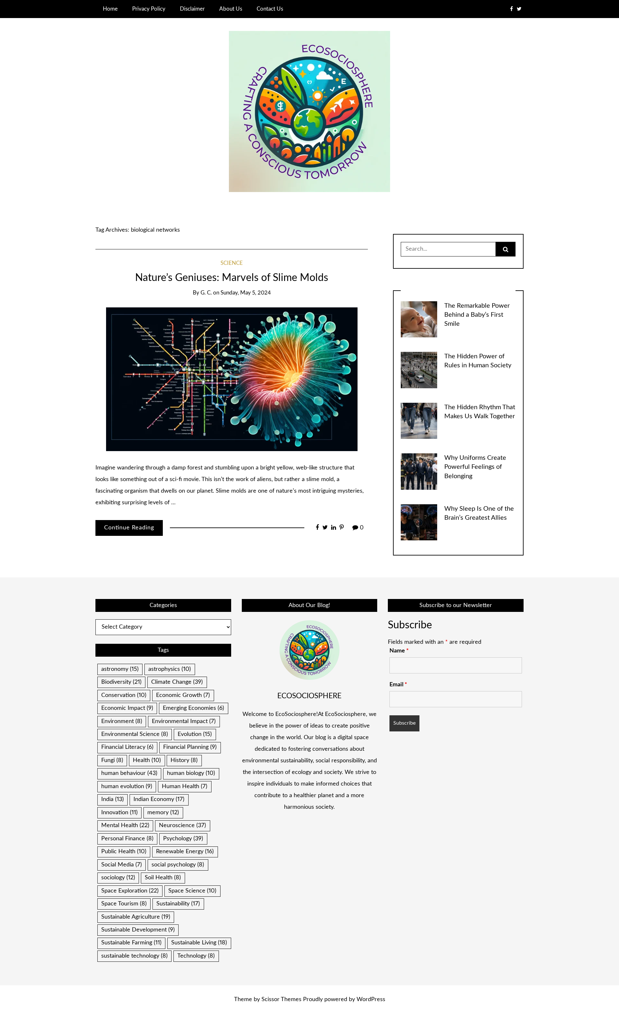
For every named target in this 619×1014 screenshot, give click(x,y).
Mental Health (125, 825)
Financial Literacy (127, 747)
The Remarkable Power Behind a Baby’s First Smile (477, 315)
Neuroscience (182, 825)
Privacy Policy (148, 9)
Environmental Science (134, 734)
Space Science (192, 891)
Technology (196, 956)
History (184, 760)
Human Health (184, 786)
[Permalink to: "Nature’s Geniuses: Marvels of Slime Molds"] (232, 379)
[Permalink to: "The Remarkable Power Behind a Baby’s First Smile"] (419, 319)
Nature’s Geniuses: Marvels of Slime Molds (231, 278)
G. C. (206, 292)
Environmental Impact (184, 721)
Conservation (123, 695)
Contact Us (270, 9)
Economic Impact (127, 708)
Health (147, 760)
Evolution (195, 734)
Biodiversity (121, 682)
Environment (121, 721)
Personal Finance (127, 839)
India (112, 799)
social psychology (178, 865)
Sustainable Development (138, 930)
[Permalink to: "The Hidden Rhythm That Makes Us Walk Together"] (419, 420)
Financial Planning (190, 747)
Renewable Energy (185, 852)
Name (399, 651)
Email (398, 685)
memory (163, 813)
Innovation (119, 813)
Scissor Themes (281, 999)
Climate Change (177, 682)
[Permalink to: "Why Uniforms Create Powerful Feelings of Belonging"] (419, 471)
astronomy (120, 669)
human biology (191, 773)
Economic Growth (183, 695)
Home (110, 9)
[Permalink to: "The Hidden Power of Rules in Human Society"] (419, 370)
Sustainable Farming (131, 943)
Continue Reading (129, 528)
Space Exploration (130, 891)
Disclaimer (192, 9)
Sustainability (178, 904)
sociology (118, 878)
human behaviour (129, 773)
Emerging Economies (193, 708)
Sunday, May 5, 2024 (246, 292)
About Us (230, 9)
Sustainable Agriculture (135, 917)
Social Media (121, 865)
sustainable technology (134, 956)
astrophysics (169, 669)
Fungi (112, 760)
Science (232, 263)
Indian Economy (158, 799)
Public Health (123, 852)
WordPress (371, 999)
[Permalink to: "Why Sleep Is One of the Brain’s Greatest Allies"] (419, 522)
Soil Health (163, 878)
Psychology (183, 839)
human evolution (126, 786)
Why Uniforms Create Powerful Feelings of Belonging (475, 467)
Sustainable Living (199, 943)
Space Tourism (124, 904)
